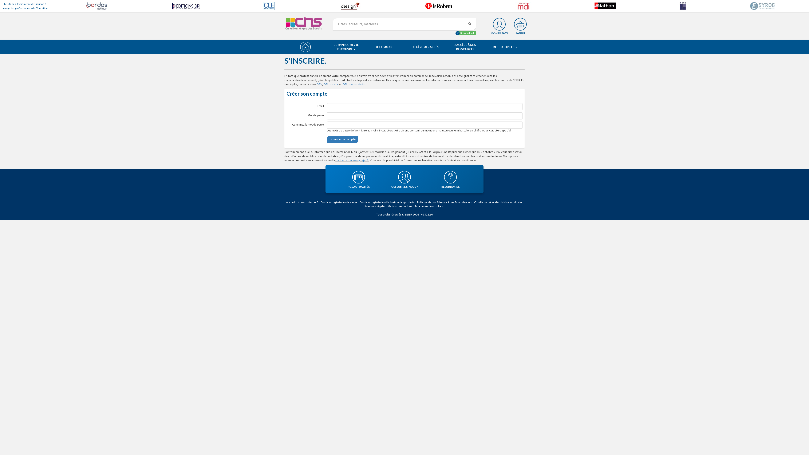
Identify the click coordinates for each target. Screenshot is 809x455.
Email (320, 106)
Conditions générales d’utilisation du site (498, 202)
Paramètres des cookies (429, 206)
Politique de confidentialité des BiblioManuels (444, 202)
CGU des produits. (354, 84)
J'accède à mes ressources (465, 47)
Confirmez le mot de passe (308, 125)
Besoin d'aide (467, 33)
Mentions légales (375, 206)
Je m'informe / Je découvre (346, 47)
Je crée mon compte (342, 139)
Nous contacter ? (308, 202)
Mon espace (499, 33)
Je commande (386, 47)
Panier (520, 33)
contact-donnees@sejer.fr (352, 160)
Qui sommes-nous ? (404, 186)
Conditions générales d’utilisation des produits (387, 202)
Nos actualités (358, 186)
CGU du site (331, 84)
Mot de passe (316, 115)
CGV (319, 84)
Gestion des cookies (400, 206)
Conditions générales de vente (339, 202)
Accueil (290, 202)
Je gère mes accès (426, 47)
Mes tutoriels (504, 47)
